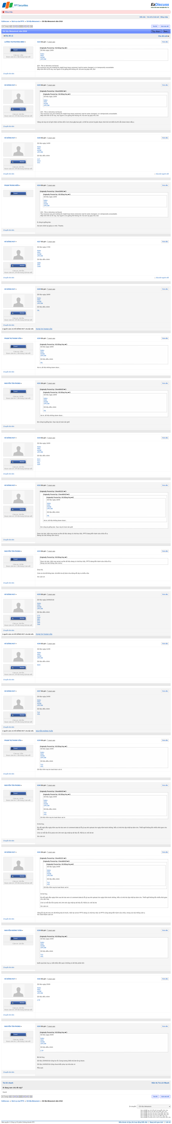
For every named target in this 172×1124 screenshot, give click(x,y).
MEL (38, 619)
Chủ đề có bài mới (153, 17)
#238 (39, 930)
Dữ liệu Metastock (33, 21)
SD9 (38, 464)
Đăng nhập (8, 12)
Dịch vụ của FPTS (18, 21)
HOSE (42, 57)
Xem (165, 31)
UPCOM (43, 59)
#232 (39, 485)
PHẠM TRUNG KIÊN (11, 185)
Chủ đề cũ (9, 36)
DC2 (38, 459)
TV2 (38, 712)
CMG (39, 266)
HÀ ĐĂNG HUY (9, 85)
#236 (39, 644)
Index (42, 54)
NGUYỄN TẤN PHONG (12, 383)
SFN (38, 265)
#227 (39, 242)
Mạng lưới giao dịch (156, 1122)
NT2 (38, 621)
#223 (39, 42)
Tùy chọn (156, 31)
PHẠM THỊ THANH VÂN (12, 338)
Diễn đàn (143, 17)
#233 (39, 551)
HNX (42, 56)
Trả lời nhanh (8, 1083)
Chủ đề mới (162, 36)
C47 (38, 159)
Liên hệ (168, 1122)
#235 (39, 594)
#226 (39, 138)
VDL (38, 714)
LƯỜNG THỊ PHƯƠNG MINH (14, 42)
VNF (38, 624)
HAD (38, 617)
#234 (39, 438)
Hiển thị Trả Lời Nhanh (160, 1083)
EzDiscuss (5, 21)
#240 (39, 785)
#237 (39, 691)
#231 (39, 383)
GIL (38, 310)
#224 (39, 185)
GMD (39, 263)
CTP (38, 1000)
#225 (39, 85)
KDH (38, 665)
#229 (39, 289)
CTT (38, 616)
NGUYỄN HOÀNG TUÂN (13, 930)
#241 (39, 852)
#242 (39, 979)
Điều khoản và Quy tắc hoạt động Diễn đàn (133, 1122)
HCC (39, 461)
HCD (39, 161)
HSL (38, 463)
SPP (38, 623)
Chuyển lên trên (8, 74)
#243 (39, 1026)
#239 (39, 740)
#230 (39, 338)
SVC (38, 163)
